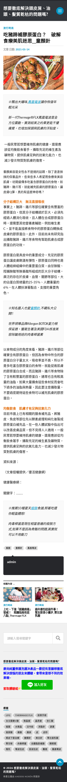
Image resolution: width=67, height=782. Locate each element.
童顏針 (35, 308)
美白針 (39, 738)
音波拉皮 (33, 749)
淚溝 (52, 726)
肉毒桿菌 (21, 743)
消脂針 (41, 726)
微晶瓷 (27, 721)
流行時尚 (8, 27)
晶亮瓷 (38, 721)
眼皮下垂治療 (12, 738)
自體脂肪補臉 (38, 743)
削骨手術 (42, 715)
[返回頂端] (60, 762)
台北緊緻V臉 (12, 721)
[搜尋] (58, 638)
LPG (8, 715)
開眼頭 (53, 743)
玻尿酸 (9, 732)
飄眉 (45, 749)
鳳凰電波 (34, 102)
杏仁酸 (50, 721)
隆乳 (8, 749)
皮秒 (45, 732)
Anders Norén (24, 776)
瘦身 (29, 732)
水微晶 (18, 726)
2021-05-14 (22, 49)
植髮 (8, 726)
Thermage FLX (24, 715)
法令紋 (30, 726)
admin (11, 562)
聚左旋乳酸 (52, 738)
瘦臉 (34, 508)
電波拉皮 (19, 749)
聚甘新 (9, 743)
